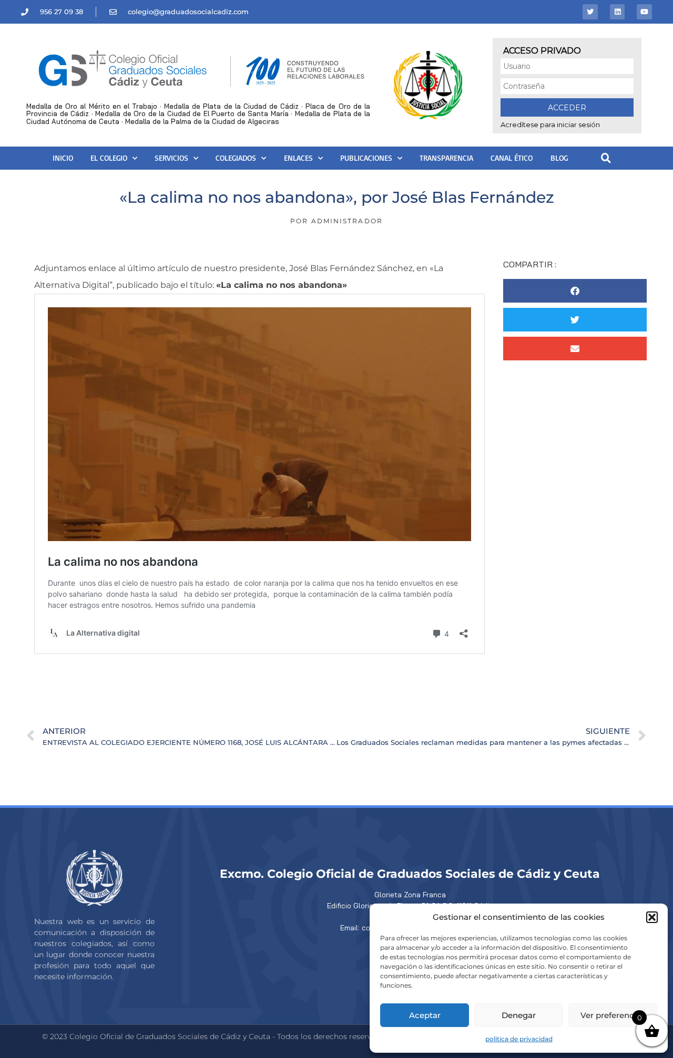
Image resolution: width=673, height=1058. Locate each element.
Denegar (519, 1015)
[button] (652, 917)
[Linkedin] (617, 11)
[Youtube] (644, 11)
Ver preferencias (612, 1015)
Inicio (63, 158)
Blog (559, 158)
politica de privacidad (519, 1039)
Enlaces (298, 158)
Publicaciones (366, 158)
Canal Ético (512, 158)
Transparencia (446, 158)
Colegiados (236, 158)
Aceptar (425, 1015)
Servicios (171, 158)
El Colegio (108, 158)
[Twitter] (590, 11)
